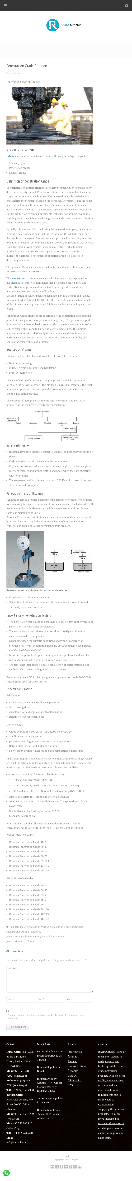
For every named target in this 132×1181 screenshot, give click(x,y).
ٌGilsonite (73, 1070)
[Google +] (70, 1166)
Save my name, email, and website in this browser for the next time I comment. (46, 1016)
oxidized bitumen (15, 73)
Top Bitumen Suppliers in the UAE (50, 1100)
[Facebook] (61, 1166)
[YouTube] (79, 1166)
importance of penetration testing (29, 926)
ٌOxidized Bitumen (78, 1066)
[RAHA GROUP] (66, 31)
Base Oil (72, 1075)
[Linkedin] (75, 1166)
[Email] (52, 1166)
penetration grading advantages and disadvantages (36, 936)
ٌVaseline (72, 1056)
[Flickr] (66, 1166)
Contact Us (66, 1156)
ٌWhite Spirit (74, 1080)
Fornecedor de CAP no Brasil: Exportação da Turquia (50, 1055)
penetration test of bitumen (21, 941)
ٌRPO (70, 1085)
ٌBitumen (72, 1061)
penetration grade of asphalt (66, 926)
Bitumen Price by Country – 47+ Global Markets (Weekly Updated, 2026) (49, 1085)
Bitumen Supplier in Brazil (48, 1069)
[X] (57, 1166)
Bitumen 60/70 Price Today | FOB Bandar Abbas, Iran (48, 1114)
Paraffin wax (75, 1051)
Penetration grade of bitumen (23, 931)
